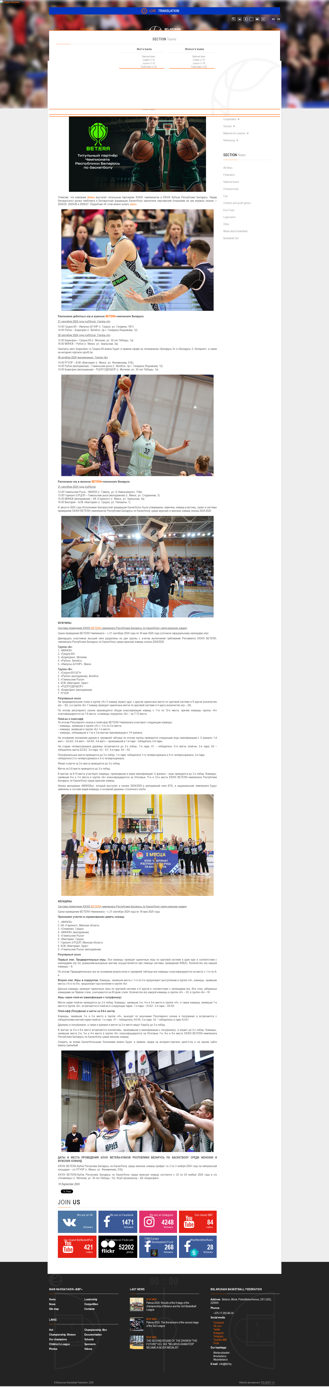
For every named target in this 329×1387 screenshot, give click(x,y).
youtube (257, 19)
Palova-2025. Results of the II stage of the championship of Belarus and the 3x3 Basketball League (171, 1306)
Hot (51, 1329)
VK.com (217, 1326)
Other (226, 224)
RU (273, 19)
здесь (133, 204)
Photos (53, 1348)
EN (278, 19)
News (52, 1304)
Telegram (218, 1336)
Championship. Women (62, 1334)
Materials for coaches (234, 133)
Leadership (90, 1299)
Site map (54, 1308)
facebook (245, 19)
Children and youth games (237, 203)
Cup (225, 195)
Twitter (216, 1329)
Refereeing (229, 140)
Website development (249, 1382)
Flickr (216, 1343)
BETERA (110, 316)
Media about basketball (235, 231)
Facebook (218, 1322)
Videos (88, 1348)
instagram (263, 19)
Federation (229, 174)
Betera (91, 197)
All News (227, 167)
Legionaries (229, 217)
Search (234, 19)
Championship (231, 188)
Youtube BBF (220, 1339)
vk (239, 19)
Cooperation (229, 119)
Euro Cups (228, 210)
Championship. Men (95, 1329)
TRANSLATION (164, 11)
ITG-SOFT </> (268, 1382)
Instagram (218, 1332)
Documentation (93, 1334)
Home (52, 1299)
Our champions (58, 1339)
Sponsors (90, 1344)
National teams (231, 181)
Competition (91, 1304)
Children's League (59, 1344)
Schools (227, 126)
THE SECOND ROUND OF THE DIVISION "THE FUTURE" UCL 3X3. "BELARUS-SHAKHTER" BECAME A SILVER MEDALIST (171, 1344)
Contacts (89, 1308)
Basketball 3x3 (231, 238)
